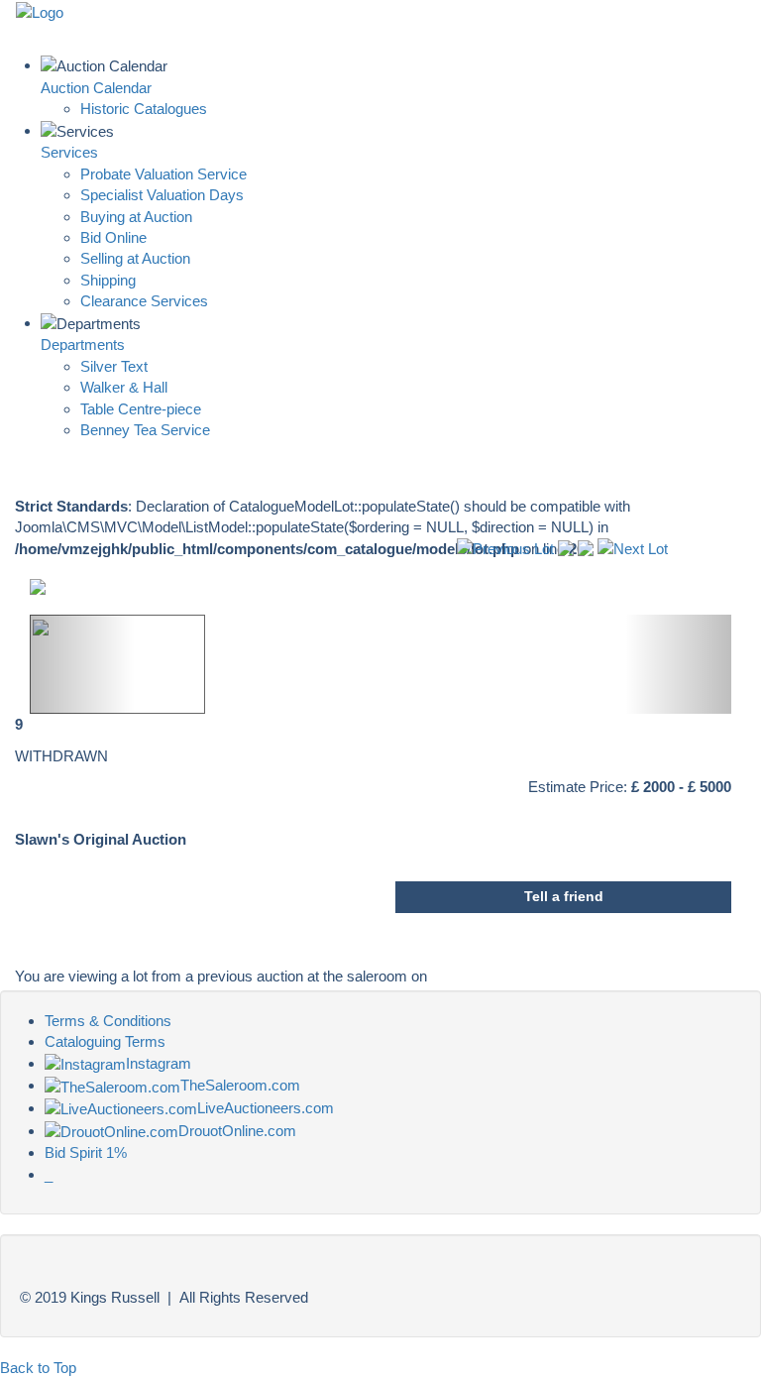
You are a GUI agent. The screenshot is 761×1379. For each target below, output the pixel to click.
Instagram (158, 1063)
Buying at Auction (136, 216)
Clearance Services (144, 300)
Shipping (108, 280)
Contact (632, 25)
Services (69, 152)
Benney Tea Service (145, 429)
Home (543, 25)
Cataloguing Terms (105, 1041)
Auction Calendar (96, 87)
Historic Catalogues (143, 108)
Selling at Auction (135, 258)
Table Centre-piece (140, 409)
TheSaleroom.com (240, 1085)
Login (721, 25)
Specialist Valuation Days (162, 194)
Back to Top (38, 1367)
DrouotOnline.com (237, 1130)
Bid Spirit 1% (86, 1152)
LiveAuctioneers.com (265, 1107)
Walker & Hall (123, 387)
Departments (83, 344)
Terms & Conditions (108, 1020)
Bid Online (113, 237)
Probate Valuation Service (163, 174)
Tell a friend (563, 896)
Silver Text (114, 366)
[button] (82, 664)
